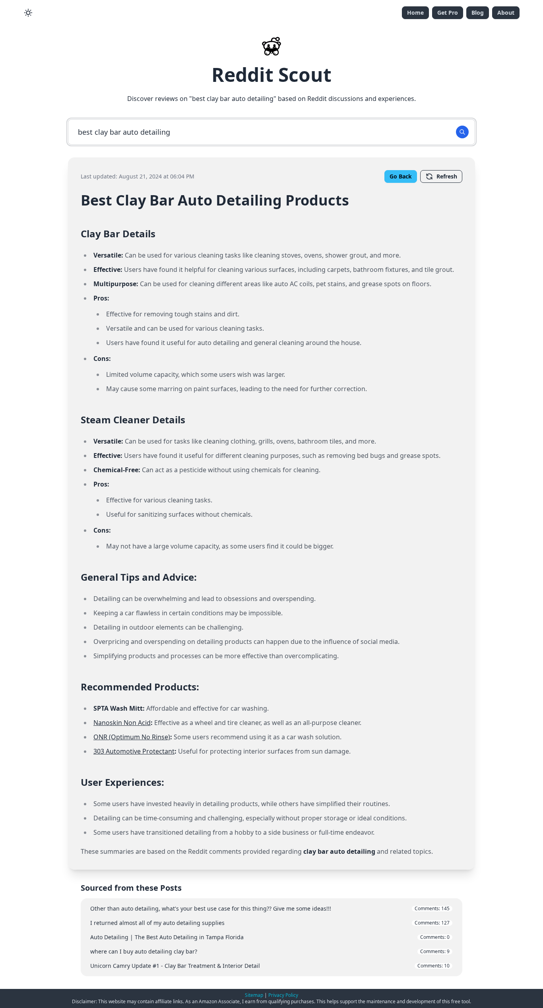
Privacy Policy (283, 995)
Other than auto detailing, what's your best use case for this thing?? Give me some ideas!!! (270, 908)
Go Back (401, 176)
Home (415, 12)
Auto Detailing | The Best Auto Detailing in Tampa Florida (270, 937)
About (505, 12)
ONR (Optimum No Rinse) (131, 737)
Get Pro (447, 12)
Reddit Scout (271, 74)
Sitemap (254, 995)
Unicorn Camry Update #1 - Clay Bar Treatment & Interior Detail (270, 965)
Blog (477, 12)
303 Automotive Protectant (134, 751)
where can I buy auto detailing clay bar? (270, 951)
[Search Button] (462, 132)
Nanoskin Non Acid (122, 722)
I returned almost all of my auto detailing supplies (270, 923)
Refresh (446, 176)
